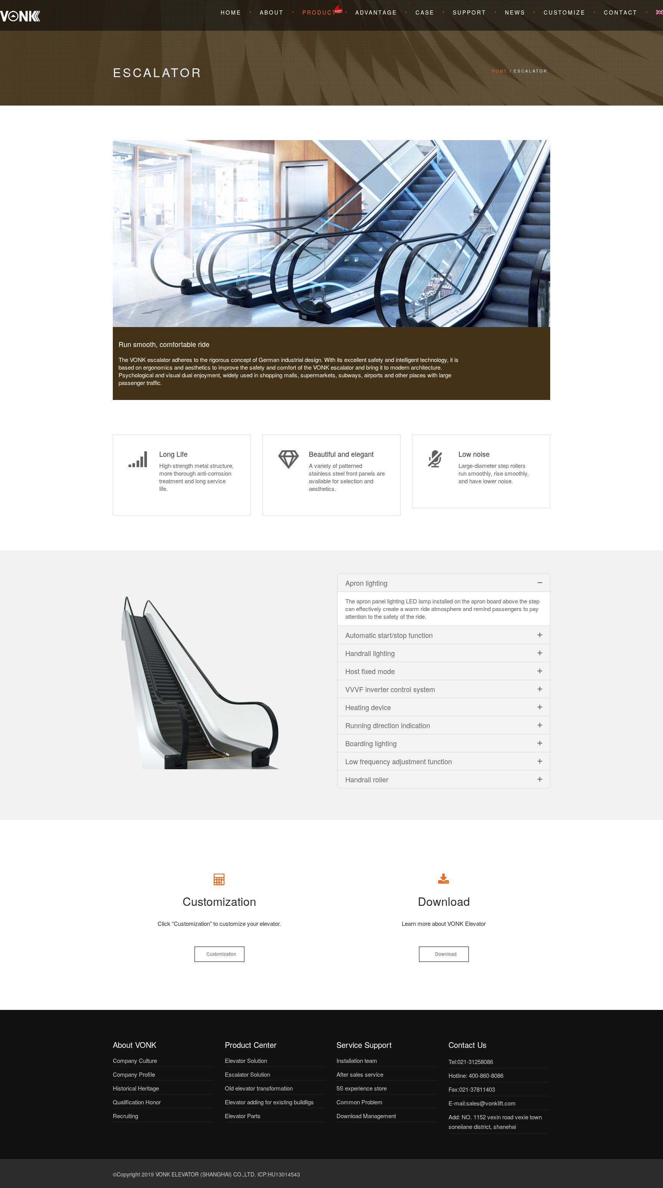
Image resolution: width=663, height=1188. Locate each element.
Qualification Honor (137, 1102)
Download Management (366, 1116)
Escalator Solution (247, 1074)
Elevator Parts (243, 1116)
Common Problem (359, 1102)
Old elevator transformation (259, 1088)
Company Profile (134, 1074)
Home (231, 12)
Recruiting (125, 1116)
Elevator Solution (246, 1060)
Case (425, 12)
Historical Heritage (136, 1088)
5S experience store (361, 1088)
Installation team (356, 1060)
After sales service (359, 1074)
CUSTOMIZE (564, 12)
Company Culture (135, 1060)
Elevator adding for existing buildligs (269, 1102)
